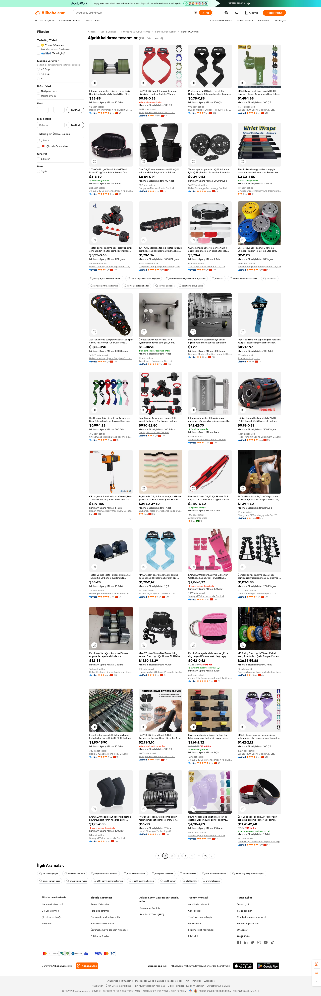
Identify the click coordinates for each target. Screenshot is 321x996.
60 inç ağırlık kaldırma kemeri (107, 278)
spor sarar (271, 278)
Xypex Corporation (197, 518)
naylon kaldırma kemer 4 (106, 873)
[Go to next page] (212, 856)
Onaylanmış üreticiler (150, 908)
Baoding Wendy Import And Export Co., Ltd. (111, 109)
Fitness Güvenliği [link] (190, 31)
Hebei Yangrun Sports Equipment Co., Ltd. (259, 436)
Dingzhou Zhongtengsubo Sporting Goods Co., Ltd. (160, 266)
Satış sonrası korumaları (103, 923)
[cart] (237, 13)
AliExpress (113, 980)
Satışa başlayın (244, 910)
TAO (186, 980)
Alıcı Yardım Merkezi (198, 904)
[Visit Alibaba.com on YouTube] (266, 942)
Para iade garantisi (100, 910)
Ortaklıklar (242, 929)
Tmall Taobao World (144, 980)
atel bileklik (191, 881)
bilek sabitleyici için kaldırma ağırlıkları (187, 278)
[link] (316, 964)
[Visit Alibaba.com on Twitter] (252, 942)
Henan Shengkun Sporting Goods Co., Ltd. (259, 266)
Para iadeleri (194, 923)
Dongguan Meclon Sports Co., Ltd (156, 188)
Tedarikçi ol (243, 904)
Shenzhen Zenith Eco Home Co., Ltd (207, 439)
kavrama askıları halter (138, 286)
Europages (209, 980)
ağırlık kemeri (170, 881)
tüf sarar (219, 278)
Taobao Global (174, 980)
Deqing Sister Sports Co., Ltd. (154, 432)
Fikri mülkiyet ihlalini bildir (201, 929)
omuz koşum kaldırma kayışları (145, 278)
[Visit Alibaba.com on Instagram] (259, 942)
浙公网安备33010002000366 (215, 991)
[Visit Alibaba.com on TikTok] (273, 942)
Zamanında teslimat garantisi (105, 917)
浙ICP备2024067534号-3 (246, 991)
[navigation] (60, 444)
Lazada (160, 980)
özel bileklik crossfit (136, 873)
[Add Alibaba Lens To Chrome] (87, 965)
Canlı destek (194, 910)
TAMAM (75, 109)
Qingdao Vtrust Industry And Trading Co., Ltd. (259, 190)
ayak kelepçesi (213, 881)
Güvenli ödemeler (100, 904)
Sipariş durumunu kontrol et (251, 917)
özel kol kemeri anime (215, 873)
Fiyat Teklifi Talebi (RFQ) (151, 914)
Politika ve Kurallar (100, 936)
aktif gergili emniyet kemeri (110, 881)
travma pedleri (166, 286)
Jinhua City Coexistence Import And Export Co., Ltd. (111, 190)
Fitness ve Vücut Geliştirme (135, 31)
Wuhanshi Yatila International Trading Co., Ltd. (160, 510)
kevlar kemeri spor (51, 881)
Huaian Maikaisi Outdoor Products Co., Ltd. (210, 109)
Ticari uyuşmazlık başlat (200, 917)
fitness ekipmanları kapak (245, 278)
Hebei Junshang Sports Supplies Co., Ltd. (110, 358)
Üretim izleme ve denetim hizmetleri (109, 929)
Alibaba (91, 31)
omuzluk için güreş (78, 881)
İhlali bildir (193, 936)
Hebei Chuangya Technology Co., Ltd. (207, 188)
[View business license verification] (190, 991)
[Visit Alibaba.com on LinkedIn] (246, 942)
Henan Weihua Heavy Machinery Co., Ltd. (110, 510)
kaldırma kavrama (76, 873)
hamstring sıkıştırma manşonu (250, 873)
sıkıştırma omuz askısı (192, 286)
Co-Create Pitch (50, 910)
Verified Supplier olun (248, 923)
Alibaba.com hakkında (54, 897)
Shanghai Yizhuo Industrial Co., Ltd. (157, 112)
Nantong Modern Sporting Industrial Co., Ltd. (210, 354)
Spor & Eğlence (108, 31)
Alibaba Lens (59, 966)
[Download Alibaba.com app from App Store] (243, 965)
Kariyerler (47, 923)
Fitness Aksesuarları (165, 31)
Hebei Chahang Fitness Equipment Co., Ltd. (111, 266)
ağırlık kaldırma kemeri (143, 881)
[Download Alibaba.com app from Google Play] (268, 965)
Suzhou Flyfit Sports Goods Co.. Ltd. (256, 109)
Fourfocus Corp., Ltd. (249, 358)
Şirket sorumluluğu (51, 917)
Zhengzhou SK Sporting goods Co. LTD (258, 515)
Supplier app (155, 966)
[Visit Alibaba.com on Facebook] (239, 942)
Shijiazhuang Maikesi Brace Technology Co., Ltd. (111, 436)
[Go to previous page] (158, 856)
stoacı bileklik (189, 873)
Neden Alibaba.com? (52, 904)
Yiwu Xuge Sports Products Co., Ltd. (206, 266)
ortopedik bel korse (164, 873)
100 (205, 856)
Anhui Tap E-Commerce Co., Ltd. (155, 361)
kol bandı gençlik (50, 873)
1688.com (126, 980)
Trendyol (196, 980)
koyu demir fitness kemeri (105, 286)
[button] (196, 13)
